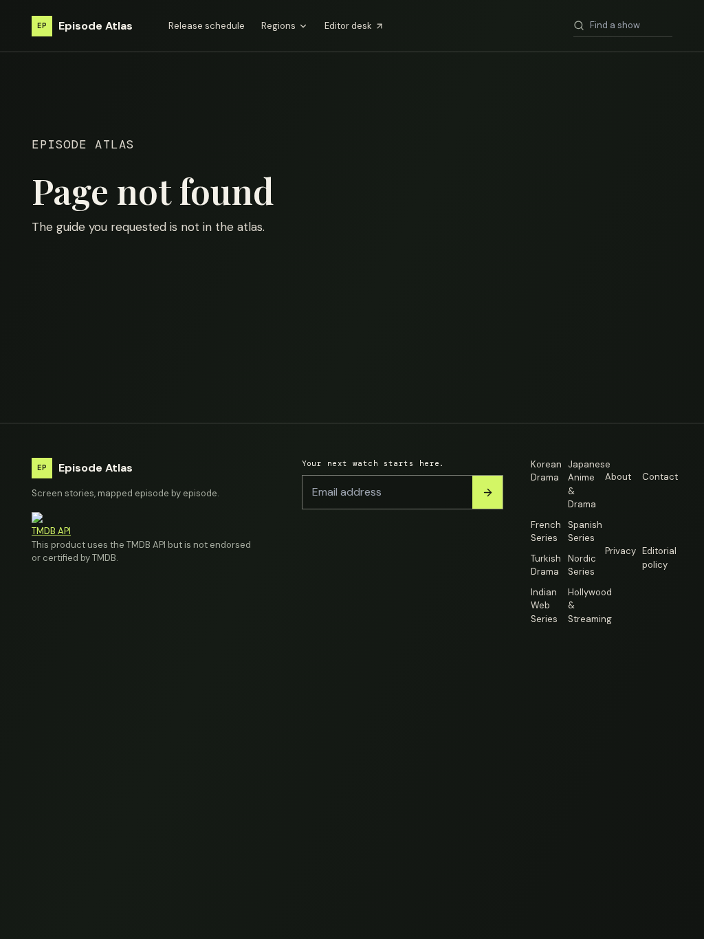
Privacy (620, 551)
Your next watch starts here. (373, 463)
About (618, 477)
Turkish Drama (546, 565)
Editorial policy (657, 558)
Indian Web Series (544, 605)
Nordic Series (582, 565)
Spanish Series (583, 531)
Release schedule (206, 26)
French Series (546, 531)
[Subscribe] (487, 492)
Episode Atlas (85, 26)
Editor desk (348, 26)
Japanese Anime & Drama (583, 485)
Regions (278, 26)
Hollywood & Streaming (583, 605)
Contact (657, 477)
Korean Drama (546, 471)
